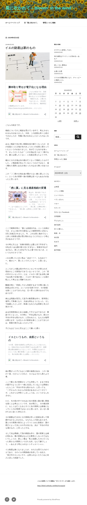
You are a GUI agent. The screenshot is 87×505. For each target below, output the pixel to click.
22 (80, 109)
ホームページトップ (12, 23)
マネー (56, 204)
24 (60, 113)
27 (72, 113)
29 (80, 113)
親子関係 (57, 250)
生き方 (56, 242)
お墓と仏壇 (58, 71)
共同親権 (57, 216)
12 (68, 105)
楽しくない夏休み (60, 65)
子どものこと (59, 221)
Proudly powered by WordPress (48, 499)
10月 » (76, 121)
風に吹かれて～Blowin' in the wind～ (40, 8)
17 (60, 109)
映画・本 (57, 233)
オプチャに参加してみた (63, 50)
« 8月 (60, 121)
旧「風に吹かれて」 (31, 23)
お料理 (56, 187)
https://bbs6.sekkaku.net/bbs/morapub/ (51, 486)
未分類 (56, 237)
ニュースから (59, 195)
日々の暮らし (59, 229)
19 (68, 109)
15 (80, 105)
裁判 (55, 246)
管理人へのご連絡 (49, 23)
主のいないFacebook (61, 212)
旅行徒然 (57, 225)
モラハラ (57, 208)
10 (60, 105)
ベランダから (59, 199)
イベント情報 (59, 191)
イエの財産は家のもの (20, 47)
